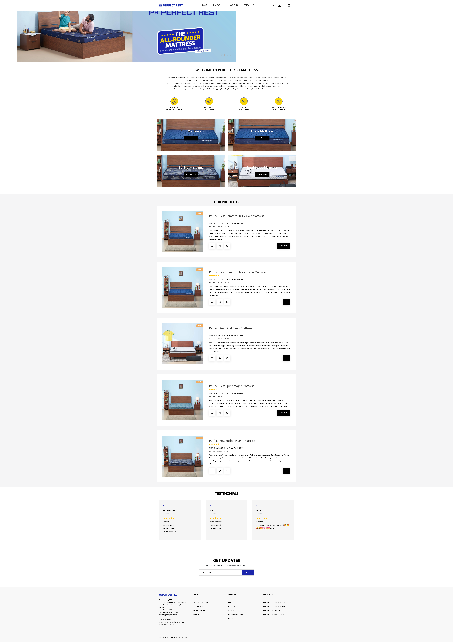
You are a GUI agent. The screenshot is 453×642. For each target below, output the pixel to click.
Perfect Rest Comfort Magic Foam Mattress (237, 272)
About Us (234, 5)
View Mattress (191, 138)
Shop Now (283, 245)
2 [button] (224, 55)
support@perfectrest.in (170, 614)
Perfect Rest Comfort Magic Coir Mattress (236, 216)
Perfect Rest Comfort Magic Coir (274, 602)
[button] (214, 275)
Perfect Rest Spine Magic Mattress (231, 386)
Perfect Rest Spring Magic (271, 610)
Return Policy (197, 614)
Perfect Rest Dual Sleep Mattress (230, 328)
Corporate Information (235, 614)
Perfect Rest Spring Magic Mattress (232, 441)
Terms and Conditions (200, 602)
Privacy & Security (199, 610)
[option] (226, 31)
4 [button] (230, 55)
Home (204, 5)
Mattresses (218, 5)
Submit (248, 572)
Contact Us (249, 5)
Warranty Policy (198, 606)
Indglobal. (184, 637)
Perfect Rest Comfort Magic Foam (274, 606)
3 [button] (227, 55)
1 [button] (221, 55)
